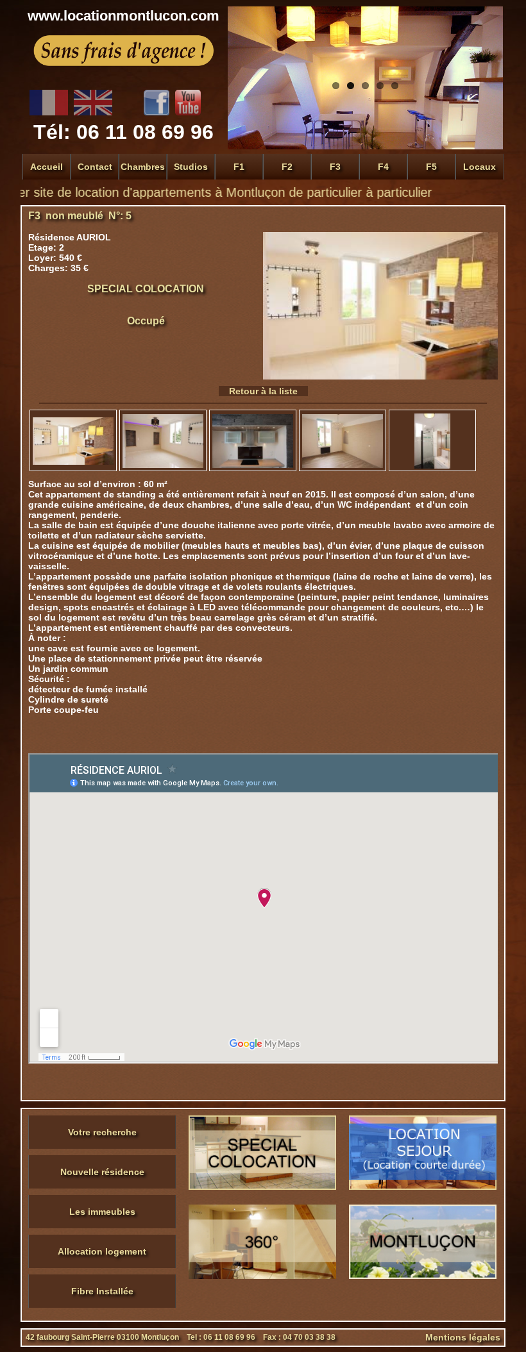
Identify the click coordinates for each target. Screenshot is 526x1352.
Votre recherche (102, 1132)
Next (490, 52)
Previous (240, 52)
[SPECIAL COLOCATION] (262, 1186)
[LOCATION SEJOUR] (422, 1186)
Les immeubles (102, 1211)
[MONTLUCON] (422, 1276)
